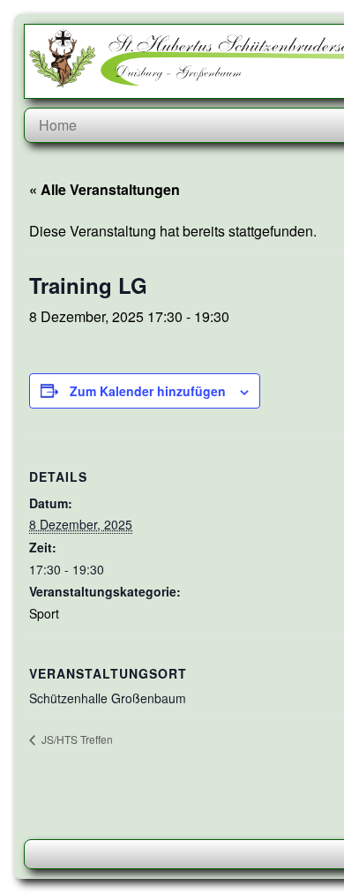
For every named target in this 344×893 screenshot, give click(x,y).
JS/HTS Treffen (76, 739)
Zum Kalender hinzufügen (148, 391)
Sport (44, 613)
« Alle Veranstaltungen (104, 189)
